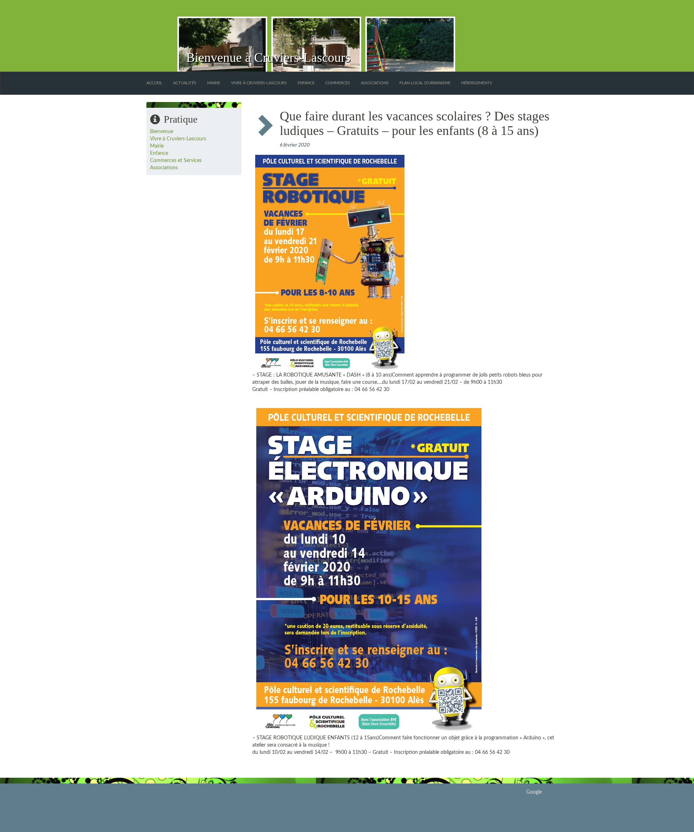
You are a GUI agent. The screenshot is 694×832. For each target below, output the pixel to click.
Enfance (305, 83)
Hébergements (476, 83)
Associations (375, 83)
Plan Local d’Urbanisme (424, 83)
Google (534, 792)
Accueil (154, 83)
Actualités (184, 83)
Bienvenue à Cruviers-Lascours (268, 57)
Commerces (337, 83)
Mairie (213, 83)
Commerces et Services (176, 160)
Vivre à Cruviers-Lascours (259, 83)
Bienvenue (161, 131)
